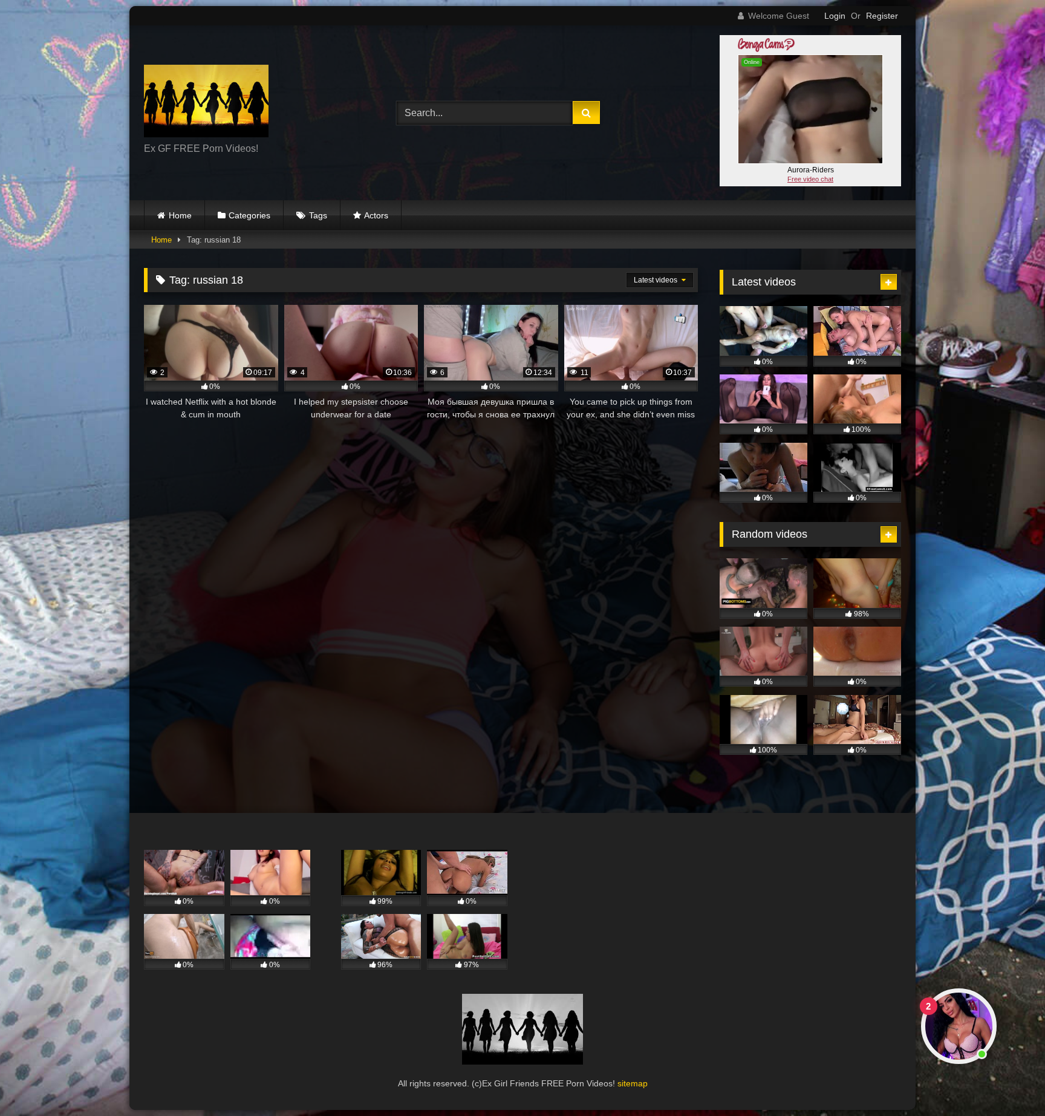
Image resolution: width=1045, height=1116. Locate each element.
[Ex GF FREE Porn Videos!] (206, 103)
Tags (318, 215)
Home (180, 215)
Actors (376, 215)
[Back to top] (1007, 1080)
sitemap (632, 1083)
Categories (249, 215)
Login (834, 16)
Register (882, 16)
